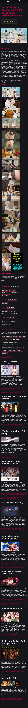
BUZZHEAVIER (6, 295)
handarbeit (5, 342)
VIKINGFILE (14, 293)
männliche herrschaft (7, 345)
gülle (17, 339)
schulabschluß (11, 350)
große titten (5, 339)
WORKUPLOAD (15, 286)
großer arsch (22, 336)
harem (11, 342)
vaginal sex (5, 353)
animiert (15, 336)
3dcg (3, 336)
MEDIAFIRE (12, 290)
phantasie (12, 339)
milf (16, 347)
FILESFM (4, 290)
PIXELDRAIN (5, 293)
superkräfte (20, 350)
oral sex (4, 350)
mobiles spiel (22, 347)
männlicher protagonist (8, 347)
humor (16, 342)
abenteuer (9, 336)
